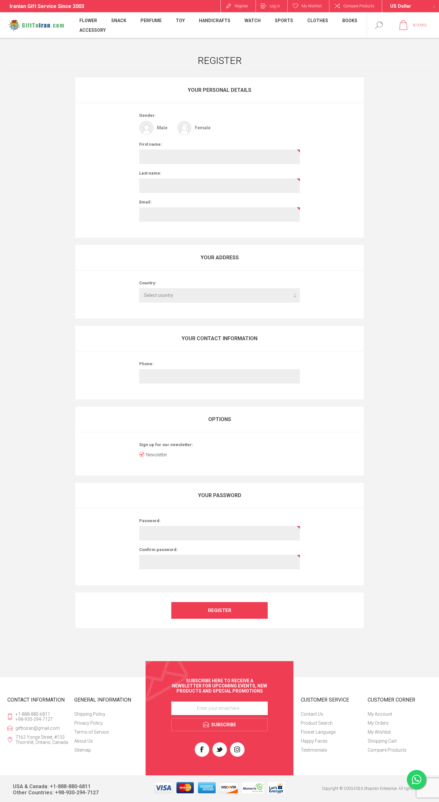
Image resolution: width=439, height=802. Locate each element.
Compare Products (358, 6)
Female (203, 127)
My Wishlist (379, 732)
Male (162, 127)
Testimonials (314, 750)
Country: (148, 282)
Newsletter (156, 454)
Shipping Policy (89, 714)
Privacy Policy (88, 723)
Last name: (150, 173)
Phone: (146, 363)
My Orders (378, 723)
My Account (380, 714)
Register (241, 6)
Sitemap (82, 750)
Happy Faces (314, 741)
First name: (150, 144)
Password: (150, 520)
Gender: (147, 115)
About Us (83, 741)
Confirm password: (158, 549)
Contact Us (312, 714)
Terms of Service (91, 732)
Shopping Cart (382, 741)
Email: (145, 202)
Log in (275, 6)
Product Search (317, 723)
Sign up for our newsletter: (166, 444)
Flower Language (318, 732)
